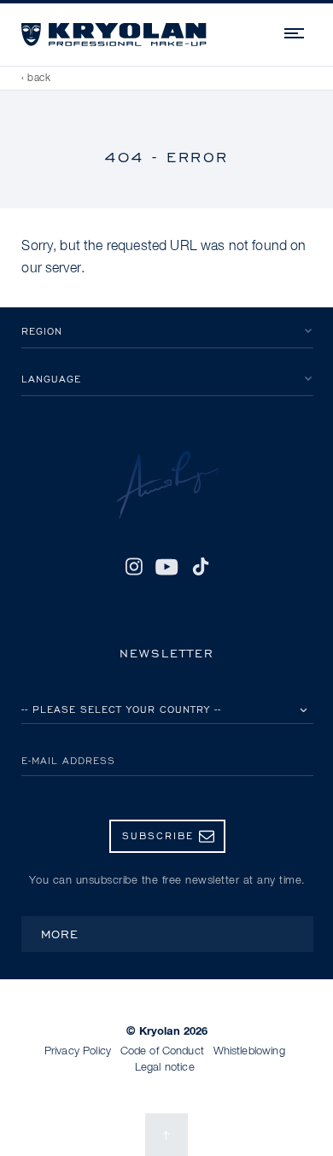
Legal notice (165, 1067)
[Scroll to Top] (166, 1134)
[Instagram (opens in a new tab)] (134, 567)
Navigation (295, 30)
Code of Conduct (162, 1051)
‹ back (35, 78)
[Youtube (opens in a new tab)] (167, 567)
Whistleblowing (249, 1051)
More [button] (60, 933)
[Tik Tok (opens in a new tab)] (201, 567)
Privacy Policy (77, 1051)
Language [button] (51, 378)
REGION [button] (41, 330)
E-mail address (68, 760)
